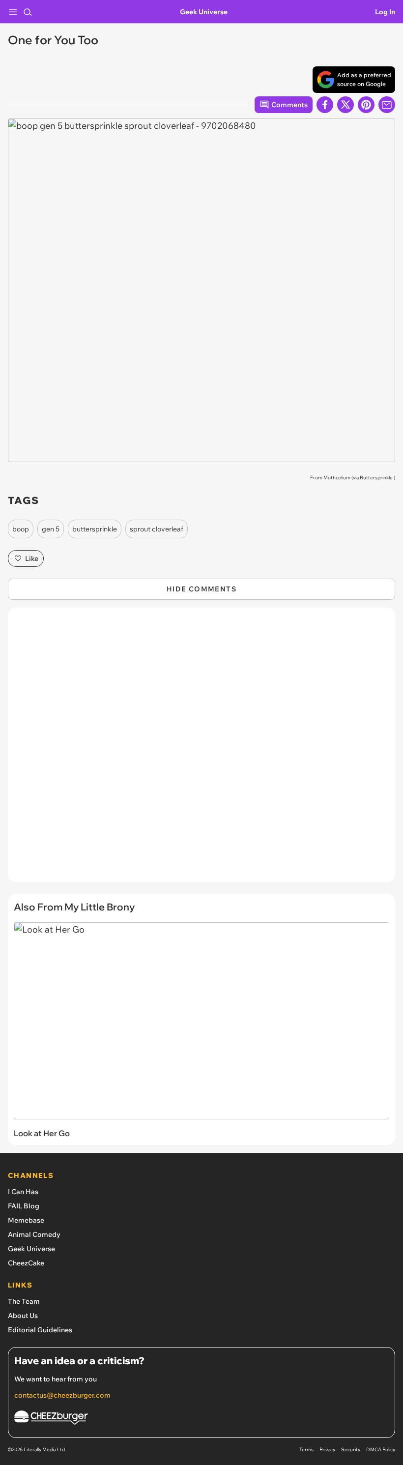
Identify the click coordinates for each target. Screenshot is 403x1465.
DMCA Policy (380, 1449)
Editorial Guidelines (40, 1329)
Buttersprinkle (376, 477)
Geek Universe (204, 11)
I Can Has (23, 1191)
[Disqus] (201, 750)
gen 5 (50, 529)
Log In (385, 11)
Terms (306, 1449)
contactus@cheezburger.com (62, 1395)
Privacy (327, 1449)
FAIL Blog (23, 1205)
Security (350, 1449)
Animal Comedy (34, 1234)
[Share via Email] (386, 104)
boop (20, 529)
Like (31, 558)
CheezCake (26, 1263)
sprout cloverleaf (156, 529)
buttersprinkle (94, 529)
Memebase (26, 1220)
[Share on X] (345, 104)
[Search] (27, 12)
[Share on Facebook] (325, 104)
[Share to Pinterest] (366, 104)
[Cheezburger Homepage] (201, 1419)
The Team (24, 1301)
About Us (23, 1315)
